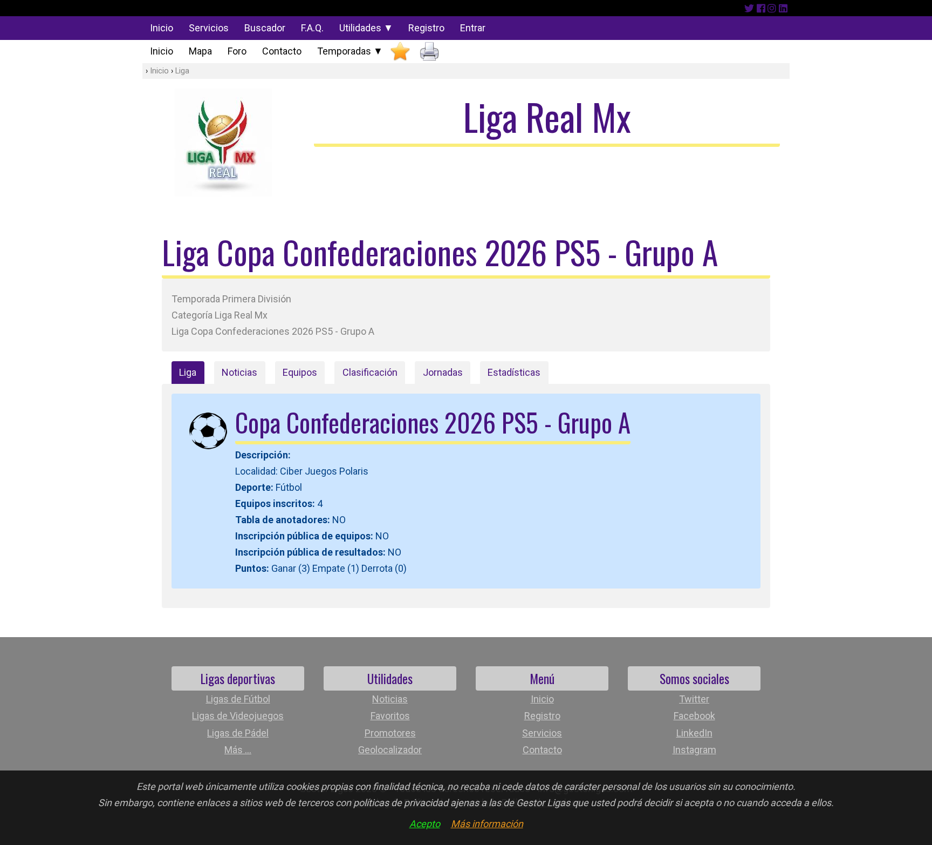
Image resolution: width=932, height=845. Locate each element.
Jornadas (443, 372)
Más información (487, 823)
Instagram (694, 749)
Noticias (239, 372)
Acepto (424, 823)
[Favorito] (400, 51)
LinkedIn (694, 733)
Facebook (694, 715)
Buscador (264, 27)
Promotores (390, 733)
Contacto (281, 51)
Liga (182, 71)
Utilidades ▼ (366, 27)
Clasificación (370, 372)
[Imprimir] (429, 51)
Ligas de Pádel (238, 733)
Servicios (209, 27)
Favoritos (390, 715)
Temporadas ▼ (350, 51)
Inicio (161, 27)
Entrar (472, 27)
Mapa (200, 51)
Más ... (237, 749)
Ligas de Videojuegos (238, 715)
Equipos (300, 372)
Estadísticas (514, 372)
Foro (237, 51)
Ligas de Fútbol (238, 699)
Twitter (694, 699)
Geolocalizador (390, 749)
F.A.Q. (312, 27)
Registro (426, 27)
